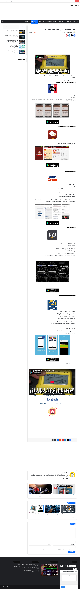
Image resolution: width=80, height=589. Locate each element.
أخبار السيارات (76, 21)
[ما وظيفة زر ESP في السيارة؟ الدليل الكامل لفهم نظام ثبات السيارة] (22, 32)
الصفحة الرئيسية (17, 568)
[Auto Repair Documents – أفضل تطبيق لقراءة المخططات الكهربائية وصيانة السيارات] (52, 509)
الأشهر (15, 26)
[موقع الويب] (67, 478)
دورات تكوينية (27, 21)
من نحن (18, 571)
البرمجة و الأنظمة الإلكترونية (51, 21)
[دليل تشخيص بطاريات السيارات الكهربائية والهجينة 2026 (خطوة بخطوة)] (22, 42)
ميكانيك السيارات (68, 21)
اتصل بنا (18, 564)
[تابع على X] (67, 32)
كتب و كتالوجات (41, 21)
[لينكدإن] (69, 35)
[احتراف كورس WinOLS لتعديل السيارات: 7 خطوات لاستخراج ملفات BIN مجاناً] (22, 52)
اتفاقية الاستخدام (17, 566)
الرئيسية (73, 27)
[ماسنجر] (58, 440)
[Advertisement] (27, 11)
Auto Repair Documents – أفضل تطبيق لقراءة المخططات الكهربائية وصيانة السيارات (53, 515)
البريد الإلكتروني (72, 544)
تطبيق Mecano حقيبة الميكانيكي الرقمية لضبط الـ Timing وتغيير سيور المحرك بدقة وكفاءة (68, 515)
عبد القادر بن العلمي (71, 32)
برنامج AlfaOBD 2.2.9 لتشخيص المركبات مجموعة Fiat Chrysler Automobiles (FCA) (44, 573)
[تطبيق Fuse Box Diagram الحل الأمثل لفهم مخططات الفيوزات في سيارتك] (36, 509)
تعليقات (7, 26)
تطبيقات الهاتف (34, 21)
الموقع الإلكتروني (48, 544)
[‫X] (72, 35)
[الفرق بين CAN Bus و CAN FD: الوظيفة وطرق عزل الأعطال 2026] (22, 47)
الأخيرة (23, 26)
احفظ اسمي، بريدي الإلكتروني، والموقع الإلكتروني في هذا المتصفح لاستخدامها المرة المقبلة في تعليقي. (58, 549)
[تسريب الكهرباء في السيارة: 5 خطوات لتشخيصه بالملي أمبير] (22, 37)
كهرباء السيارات (60, 21)
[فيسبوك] (74, 35)
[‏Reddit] (60, 440)
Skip (66, 586)
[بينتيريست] (67, 35)
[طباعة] (52, 440)
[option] (43, 570)
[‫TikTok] (62, 478)
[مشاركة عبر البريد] (55, 440)
